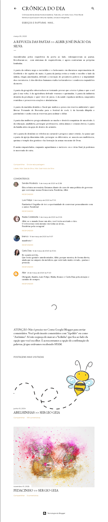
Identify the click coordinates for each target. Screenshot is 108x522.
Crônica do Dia (43, 8)
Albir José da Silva (26, 168)
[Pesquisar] (92, 8)
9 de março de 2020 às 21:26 (50, 217)
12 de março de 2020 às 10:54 (44, 251)
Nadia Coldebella (30, 217)
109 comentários (33, 418)
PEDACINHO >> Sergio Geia (36, 490)
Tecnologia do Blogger (56, 513)
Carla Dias (27, 250)
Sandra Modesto (30, 183)
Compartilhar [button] (19, 164)
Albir (24, 272)
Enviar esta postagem (36, 164)
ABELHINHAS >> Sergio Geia (37, 412)
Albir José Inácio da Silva (44, 168)
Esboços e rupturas (34, 23)
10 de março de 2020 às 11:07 (41, 236)
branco (25, 236)
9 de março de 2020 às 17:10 (44, 200)
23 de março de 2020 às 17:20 (39, 273)
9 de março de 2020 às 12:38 (50, 183)
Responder (27, 194)
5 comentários (32, 495)
